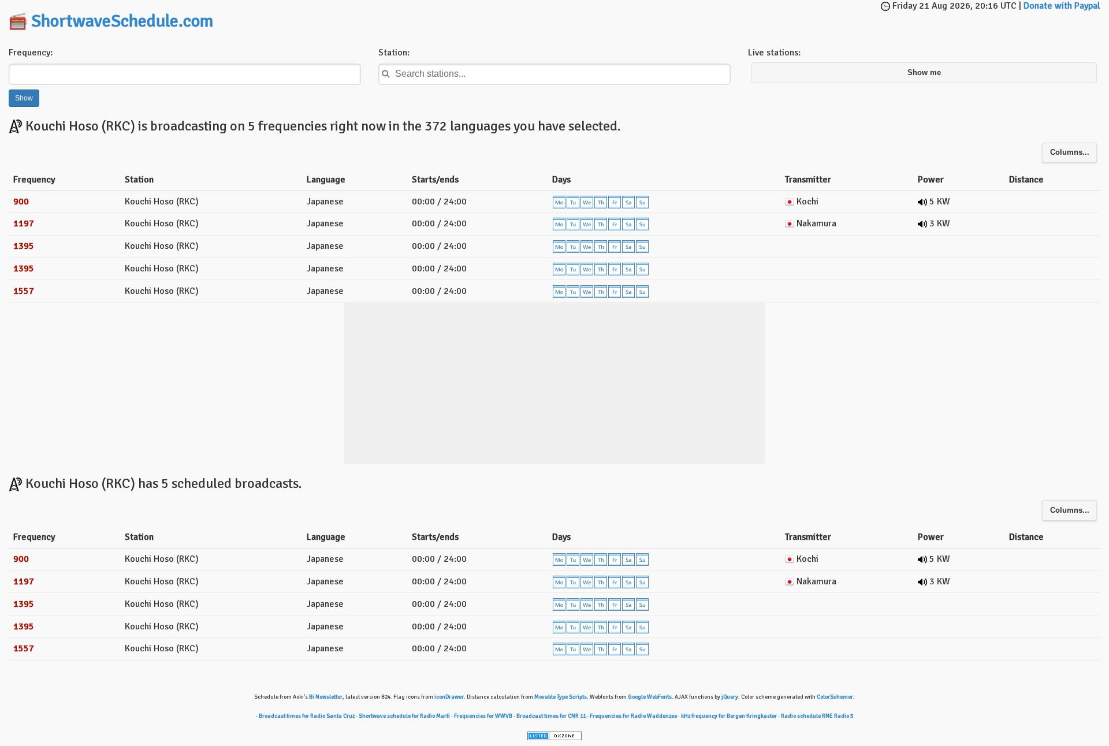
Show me (924, 73)
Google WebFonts (650, 696)
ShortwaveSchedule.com (122, 21)
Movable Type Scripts (560, 696)
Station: (394, 52)
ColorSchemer (835, 696)
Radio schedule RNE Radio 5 (817, 716)
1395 (23, 246)
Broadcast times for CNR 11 (551, 716)
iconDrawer (449, 696)
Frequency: (31, 52)
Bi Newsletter (326, 696)
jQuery (729, 696)
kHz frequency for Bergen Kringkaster (729, 716)
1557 (23, 291)
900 (21, 201)
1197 (23, 223)
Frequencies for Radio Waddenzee (633, 716)
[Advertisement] (554, 17)
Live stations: (774, 52)
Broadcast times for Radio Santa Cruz (307, 716)
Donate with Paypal (1062, 6)
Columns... (1069, 152)
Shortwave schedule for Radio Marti (404, 716)
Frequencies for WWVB (483, 716)
